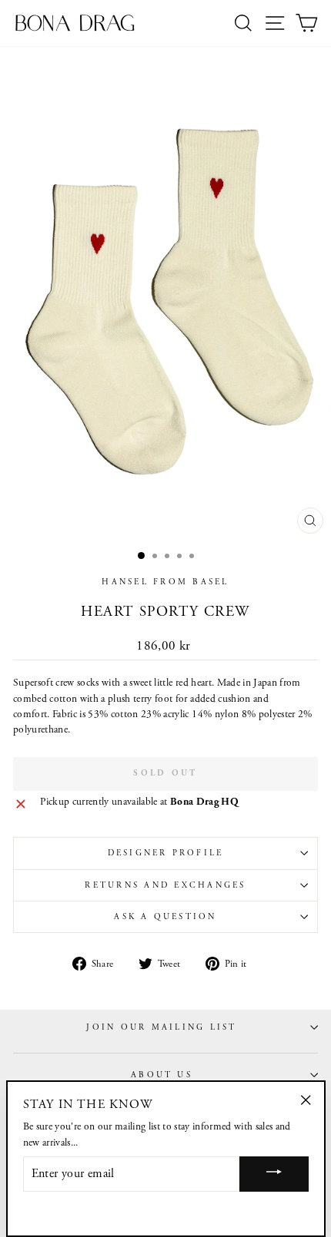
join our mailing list (161, 1027)
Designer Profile (166, 853)
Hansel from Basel (165, 582)
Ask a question (165, 916)
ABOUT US (161, 1075)
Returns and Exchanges (165, 885)
